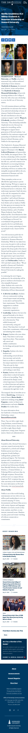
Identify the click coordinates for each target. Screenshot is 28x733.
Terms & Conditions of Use (14, 693)
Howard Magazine (14, 678)
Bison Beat (14, 683)
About (14, 669)
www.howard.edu (17, 486)
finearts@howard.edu (8, 417)
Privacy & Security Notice (14, 691)
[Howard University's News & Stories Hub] (7, 3)
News (4, 9)
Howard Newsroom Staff (7, 27)
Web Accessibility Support (14, 688)
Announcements (14, 673)
